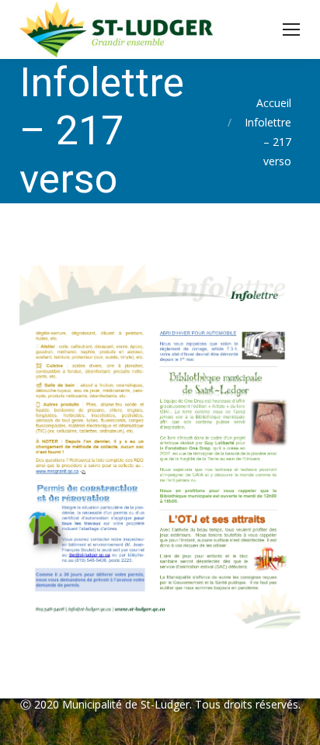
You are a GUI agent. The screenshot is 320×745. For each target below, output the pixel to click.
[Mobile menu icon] (291, 29)
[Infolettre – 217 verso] (160, 447)
